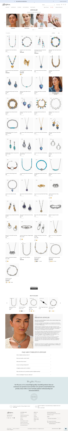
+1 (40, 261)
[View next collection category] (63, 23)
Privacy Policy (9, 428)
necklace (40, 334)
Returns (21, 418)
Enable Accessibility (63, 1)
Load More (34, 288)
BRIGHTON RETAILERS (55, 428)
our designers (39, 323)
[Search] (54, 5)
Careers (35, 415)
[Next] (53, 1)
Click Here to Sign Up (52, 423)
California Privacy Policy (24, 422)
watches (46, 343)
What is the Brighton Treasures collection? (24, 374)
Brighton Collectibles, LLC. (34, 428)
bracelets (48, 334)
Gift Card (21, 419)
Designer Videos (36, 419)
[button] (8, 7)
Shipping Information (23, 416)
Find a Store (58, 4)
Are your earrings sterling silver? (23, 364)
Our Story (35, 413)
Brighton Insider (36, 418)
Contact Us (22, 413)
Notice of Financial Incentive (24, 423)
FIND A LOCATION (41, 407)
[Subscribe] (59, 418)
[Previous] (14, 1)
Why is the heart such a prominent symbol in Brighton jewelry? (28, 371)
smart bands (51, 343)
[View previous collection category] (5, 23)
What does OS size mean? (21, 361)
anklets (57, 343)
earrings (54, 334)
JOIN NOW (15, 407)
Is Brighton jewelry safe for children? (23, 368)
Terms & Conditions (16, 428)
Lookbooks (35, 416)
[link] (34, 397)
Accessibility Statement (24, 425)
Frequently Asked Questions (24, 415)
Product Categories (10, 429)
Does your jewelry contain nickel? (23, 358)
